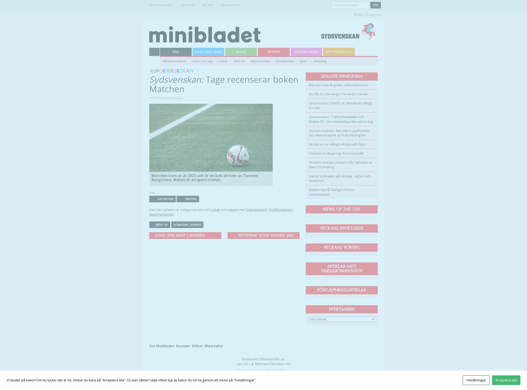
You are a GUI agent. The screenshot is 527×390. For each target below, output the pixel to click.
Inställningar (476, 380)
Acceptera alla (506, 380)
